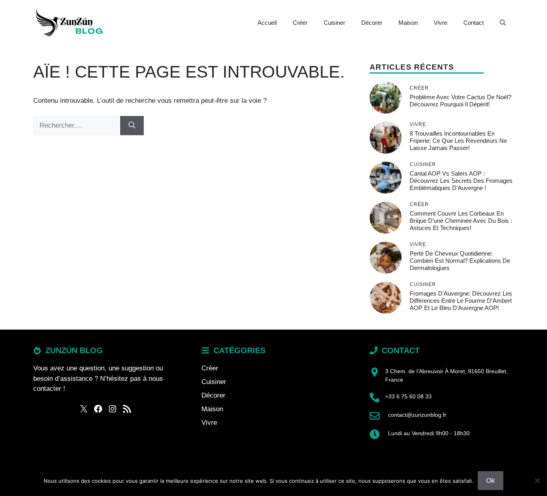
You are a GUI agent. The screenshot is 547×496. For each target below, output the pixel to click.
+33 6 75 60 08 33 (408, 396)
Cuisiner (334, 22)
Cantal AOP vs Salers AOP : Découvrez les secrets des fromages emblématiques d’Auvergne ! (461, 180)
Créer (300, 22)
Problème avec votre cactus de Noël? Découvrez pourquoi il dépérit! (460, 101)
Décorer (371, 22)
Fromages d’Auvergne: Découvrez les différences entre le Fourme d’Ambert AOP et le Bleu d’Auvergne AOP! (461, 300)
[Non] (537, 480)
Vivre (440, 22)
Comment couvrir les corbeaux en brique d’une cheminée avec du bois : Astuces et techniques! (461, 220)
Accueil (267, 22)
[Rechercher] (132, 125)
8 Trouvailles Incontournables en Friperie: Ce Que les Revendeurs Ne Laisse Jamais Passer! (458, 140)
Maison (408, 22)
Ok (490, 480)
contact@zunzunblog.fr (417, 415)
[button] (503, 23)
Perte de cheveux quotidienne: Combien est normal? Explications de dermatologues (460, 260)
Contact (473, 22)
